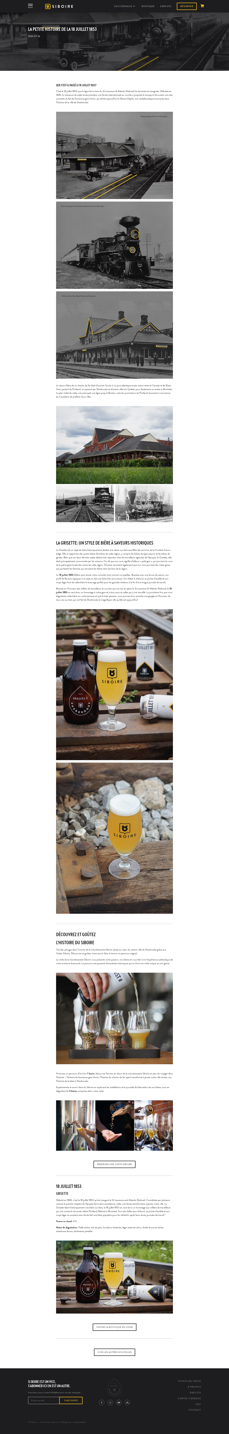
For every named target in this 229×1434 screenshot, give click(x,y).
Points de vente (189, 1381)
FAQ (198, 1404)
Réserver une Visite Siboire (114, 1164)
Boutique (148, 6)
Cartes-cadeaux (189, 1398)
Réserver (186, 6)
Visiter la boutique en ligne (114, 1327)
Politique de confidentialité (73, 1422)
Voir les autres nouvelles (115, 1352)
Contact (195, 1410)
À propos (194, 1387)
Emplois (165, 6)
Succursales (123, 6)
